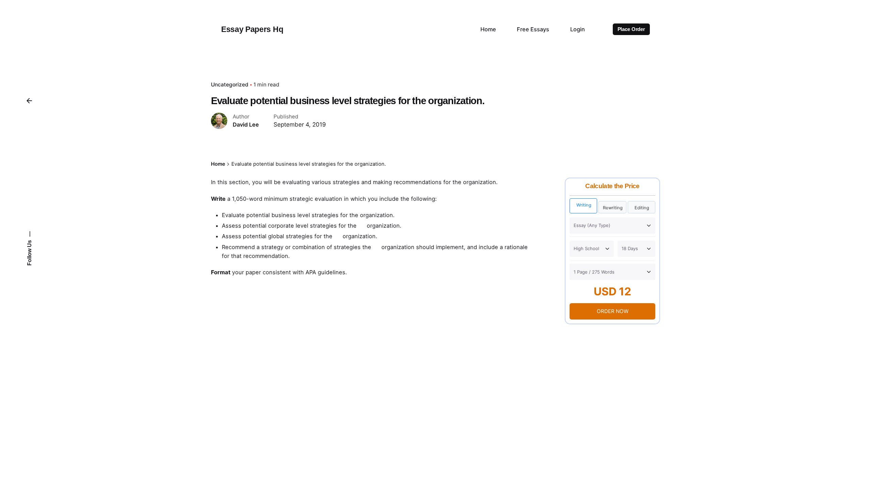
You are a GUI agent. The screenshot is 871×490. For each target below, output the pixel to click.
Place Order (631, 29)
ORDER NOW (612, 311)
